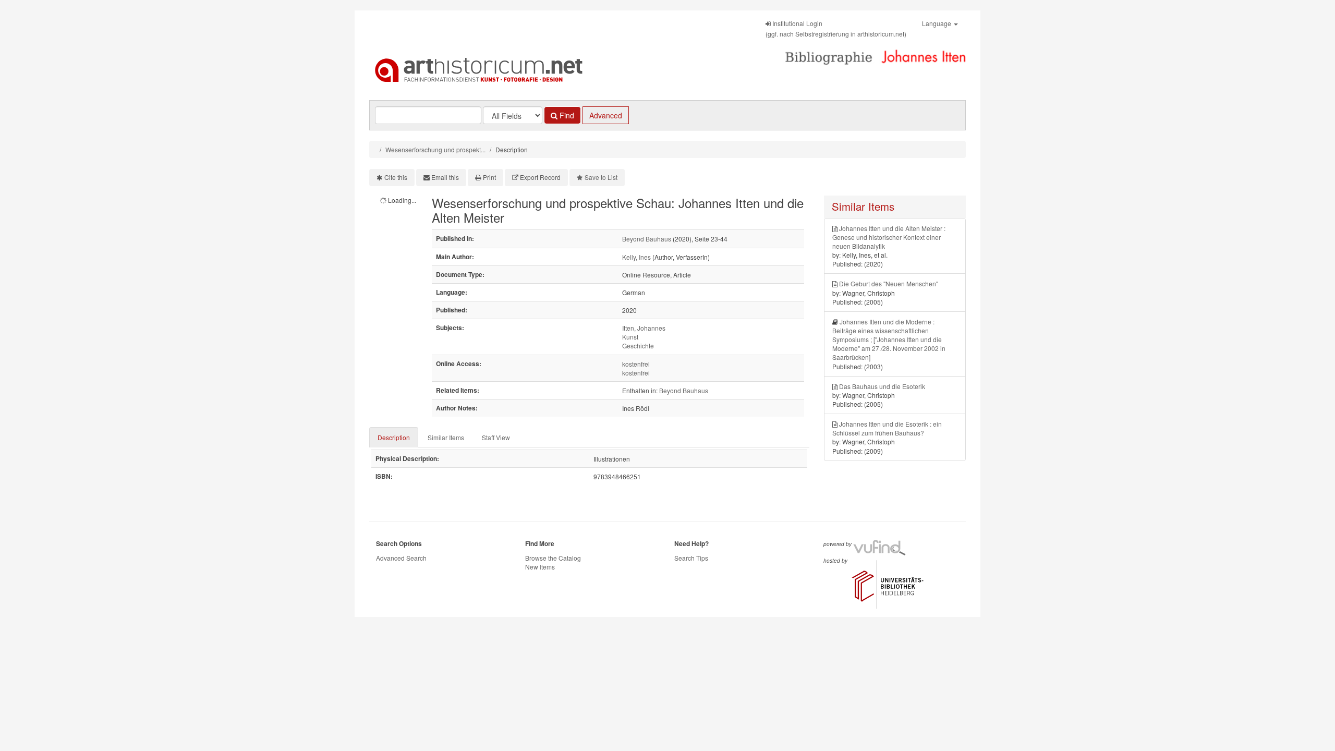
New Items (540, 566)
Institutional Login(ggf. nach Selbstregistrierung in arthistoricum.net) (836, 28)
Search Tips (691, 557)
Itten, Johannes (643, 327)
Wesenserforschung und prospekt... (435, 149)
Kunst (630, 336)
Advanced (605, 115)
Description (394, 437)
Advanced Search (401, 557)
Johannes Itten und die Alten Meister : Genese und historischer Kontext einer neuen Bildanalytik (888, 237)
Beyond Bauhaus (646, 238)
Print (489, 177)
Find (565, 115)
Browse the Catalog (553, 557)
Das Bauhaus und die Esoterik (882, 386)
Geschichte (638, 345)
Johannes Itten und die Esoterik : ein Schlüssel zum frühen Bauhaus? (887, 428)
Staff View (496, 437)
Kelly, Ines (636, 256)
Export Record (540, 177)
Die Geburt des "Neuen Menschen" (888, 283)
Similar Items (446, 437)
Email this (445, 177)
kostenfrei (636, 363)
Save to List (601, 177)
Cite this (395, 177)
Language (937, 23)
